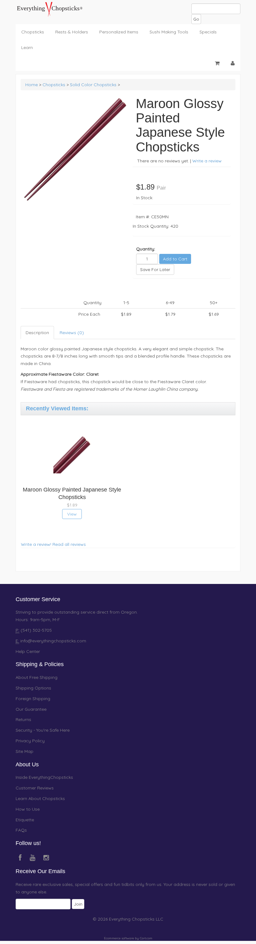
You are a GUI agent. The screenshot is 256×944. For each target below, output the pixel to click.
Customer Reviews (35, 788)
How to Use (28, 809)
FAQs (21, 830)
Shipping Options (33, 688)
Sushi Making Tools (169, 32)
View (72, 514)
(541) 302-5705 (35, 630)
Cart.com (146, 938)
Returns (23, 719)
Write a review (207, 161)
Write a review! (36, 544)
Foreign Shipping (33, 698)
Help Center (28, 651)
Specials (208, 32)
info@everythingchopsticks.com (53, 641)
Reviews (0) (72, 332)
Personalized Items (118, 32)
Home (31, 84)
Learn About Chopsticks (40, 798)
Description (37, 332)
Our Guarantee (31, 709)
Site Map (24, 751)
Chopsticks (32, 32)
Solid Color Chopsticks (93, 84)
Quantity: (145, 249)
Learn (27, 47)
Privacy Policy (30, 741)
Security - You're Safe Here (43, 730)
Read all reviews (69, 544)
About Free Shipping (36, 677)
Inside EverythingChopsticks (44, 777)
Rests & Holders (71, 32)
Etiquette (25, 820)
